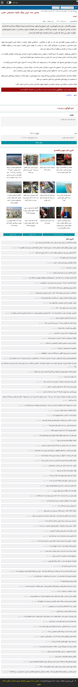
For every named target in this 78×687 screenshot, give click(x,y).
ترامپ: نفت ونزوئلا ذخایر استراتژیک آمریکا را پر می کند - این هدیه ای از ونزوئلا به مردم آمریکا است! (50, 405)
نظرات (72, 115)
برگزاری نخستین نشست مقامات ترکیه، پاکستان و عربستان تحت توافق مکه (57, 601)
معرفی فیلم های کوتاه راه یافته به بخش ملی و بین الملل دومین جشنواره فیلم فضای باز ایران (52, 662)
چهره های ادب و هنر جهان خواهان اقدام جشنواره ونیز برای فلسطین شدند (57, 435)
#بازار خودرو (55, 7)
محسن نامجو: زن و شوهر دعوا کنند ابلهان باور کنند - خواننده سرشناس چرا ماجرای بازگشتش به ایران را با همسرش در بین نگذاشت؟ (42, 672)
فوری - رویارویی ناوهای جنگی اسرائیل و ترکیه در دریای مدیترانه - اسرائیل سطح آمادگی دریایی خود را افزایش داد (47, 248)
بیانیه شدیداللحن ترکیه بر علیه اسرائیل (66, 611)
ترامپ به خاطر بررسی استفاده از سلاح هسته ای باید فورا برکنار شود (59, 420)
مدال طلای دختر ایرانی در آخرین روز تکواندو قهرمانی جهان (61, 486)
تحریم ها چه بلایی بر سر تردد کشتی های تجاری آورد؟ (64, 197)
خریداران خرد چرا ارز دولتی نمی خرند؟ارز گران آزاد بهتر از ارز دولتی (47, 197)
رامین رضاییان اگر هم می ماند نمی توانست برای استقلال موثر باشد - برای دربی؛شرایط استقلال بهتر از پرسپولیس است (46, 571)
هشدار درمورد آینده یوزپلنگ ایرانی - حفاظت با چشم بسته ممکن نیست (57, 647)
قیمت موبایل (32, 234)
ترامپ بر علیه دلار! (71, 268)
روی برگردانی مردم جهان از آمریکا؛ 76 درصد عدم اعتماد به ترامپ (59, 392)
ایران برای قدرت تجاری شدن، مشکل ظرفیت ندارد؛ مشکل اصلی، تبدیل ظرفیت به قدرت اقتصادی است (64, 224)
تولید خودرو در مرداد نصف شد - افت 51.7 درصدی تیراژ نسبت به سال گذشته (30, 197)
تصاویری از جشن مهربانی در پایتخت (66, 348)
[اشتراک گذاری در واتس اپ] (12, 102)
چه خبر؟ (14, 2)
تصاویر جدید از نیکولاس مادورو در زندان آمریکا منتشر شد (61, 501)
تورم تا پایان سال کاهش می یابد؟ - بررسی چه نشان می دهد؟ (30, 170)
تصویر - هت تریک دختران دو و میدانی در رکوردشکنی (62, 466)
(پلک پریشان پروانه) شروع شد (68, 581)
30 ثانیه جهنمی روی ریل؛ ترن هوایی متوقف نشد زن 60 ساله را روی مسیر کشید (55, 253)
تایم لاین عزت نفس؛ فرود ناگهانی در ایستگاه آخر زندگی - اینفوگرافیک (58, 353)
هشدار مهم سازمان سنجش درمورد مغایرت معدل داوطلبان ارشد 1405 (58, 667)
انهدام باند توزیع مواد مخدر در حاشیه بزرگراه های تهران (62, 561)
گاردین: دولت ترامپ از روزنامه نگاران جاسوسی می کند (62, 632)
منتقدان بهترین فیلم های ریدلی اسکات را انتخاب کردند (62, 288)
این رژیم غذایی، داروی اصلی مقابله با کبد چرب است (62, 481)
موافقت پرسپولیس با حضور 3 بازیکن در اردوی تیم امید (62, 338)
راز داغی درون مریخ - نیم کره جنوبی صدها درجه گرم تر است (60, 521)
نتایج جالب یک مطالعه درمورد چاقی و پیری (65, 491)
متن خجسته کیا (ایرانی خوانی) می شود (66, 318)
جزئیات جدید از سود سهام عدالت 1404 (47, 168)
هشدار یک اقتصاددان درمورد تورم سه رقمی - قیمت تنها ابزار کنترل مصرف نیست (64, 170)
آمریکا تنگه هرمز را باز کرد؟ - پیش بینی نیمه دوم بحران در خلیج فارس (58, 283)
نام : (75, 133)
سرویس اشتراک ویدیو (24, 681)
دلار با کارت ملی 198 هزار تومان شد (47, 222)
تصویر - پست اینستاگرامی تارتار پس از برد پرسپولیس (62, 606)
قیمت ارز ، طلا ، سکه (58, 234)
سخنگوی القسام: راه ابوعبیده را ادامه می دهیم (64, 556)
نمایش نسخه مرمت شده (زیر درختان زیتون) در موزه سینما (61, 551)
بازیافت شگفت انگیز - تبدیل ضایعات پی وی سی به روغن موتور (60, 511)
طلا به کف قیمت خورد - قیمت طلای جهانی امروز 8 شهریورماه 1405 (30, 223)
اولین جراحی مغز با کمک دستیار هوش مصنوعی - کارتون (61, 387)
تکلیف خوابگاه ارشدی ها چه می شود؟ (66, 441)
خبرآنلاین (69, 95)
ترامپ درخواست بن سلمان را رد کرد (66, 591)
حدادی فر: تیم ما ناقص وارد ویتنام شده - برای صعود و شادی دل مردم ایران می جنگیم (54, 516)
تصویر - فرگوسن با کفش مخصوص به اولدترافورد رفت (62, 303)
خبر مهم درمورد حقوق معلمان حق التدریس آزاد (64, 642)
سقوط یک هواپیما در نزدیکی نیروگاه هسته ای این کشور (61, 652)
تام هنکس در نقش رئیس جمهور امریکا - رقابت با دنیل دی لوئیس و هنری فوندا (56, 293)
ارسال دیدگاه (39, 143)
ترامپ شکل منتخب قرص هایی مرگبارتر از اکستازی (63, 531)
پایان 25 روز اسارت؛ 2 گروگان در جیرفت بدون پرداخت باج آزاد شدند (58, 456)
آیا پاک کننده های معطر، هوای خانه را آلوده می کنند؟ (62, 476)
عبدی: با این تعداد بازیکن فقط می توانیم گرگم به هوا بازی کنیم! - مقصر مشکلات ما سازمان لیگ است (50, 586)
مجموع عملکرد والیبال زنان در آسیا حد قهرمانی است (62, 546)
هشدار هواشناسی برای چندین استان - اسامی (64, 263)
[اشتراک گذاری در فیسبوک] (3, 102)
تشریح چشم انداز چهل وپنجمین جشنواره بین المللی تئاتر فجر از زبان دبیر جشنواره (55, 372)
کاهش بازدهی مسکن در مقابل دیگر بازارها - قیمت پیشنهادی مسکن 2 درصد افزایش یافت (14, 199)
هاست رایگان (10, 681)
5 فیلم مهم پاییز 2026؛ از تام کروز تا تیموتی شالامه (63, 430)
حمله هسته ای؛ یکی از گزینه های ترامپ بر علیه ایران (62, 621)
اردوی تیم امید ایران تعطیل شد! (68, 258)
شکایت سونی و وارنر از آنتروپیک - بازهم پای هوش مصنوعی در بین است (57, 526)
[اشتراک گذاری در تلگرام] (16, 102)
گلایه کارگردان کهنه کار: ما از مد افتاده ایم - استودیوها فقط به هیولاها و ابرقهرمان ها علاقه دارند (52, 278)
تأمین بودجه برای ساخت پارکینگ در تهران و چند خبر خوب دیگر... (59, 382)
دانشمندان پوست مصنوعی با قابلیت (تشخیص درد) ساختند (61, 343)
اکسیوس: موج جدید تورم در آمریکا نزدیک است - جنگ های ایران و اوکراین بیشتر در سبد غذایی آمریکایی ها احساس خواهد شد (43, 313)
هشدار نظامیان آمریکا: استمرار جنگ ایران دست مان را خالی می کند (58, 461)
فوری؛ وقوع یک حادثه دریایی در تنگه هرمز (65, 333)
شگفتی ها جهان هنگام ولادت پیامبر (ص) (65, 657)
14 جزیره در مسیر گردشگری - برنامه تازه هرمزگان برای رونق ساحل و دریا (58, 626)
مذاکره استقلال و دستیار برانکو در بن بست (65, 410)
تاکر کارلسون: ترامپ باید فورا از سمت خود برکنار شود (62, 536)
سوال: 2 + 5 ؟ (34, 133)
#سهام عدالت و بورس (67, 7)
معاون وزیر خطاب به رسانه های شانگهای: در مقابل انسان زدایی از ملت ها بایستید (55, 451)
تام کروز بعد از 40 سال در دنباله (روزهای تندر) (64, 415)
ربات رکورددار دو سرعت (70, 377)
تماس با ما (35, 681)
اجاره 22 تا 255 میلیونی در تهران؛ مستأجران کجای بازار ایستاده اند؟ (14, 223)
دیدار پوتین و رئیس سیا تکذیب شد (67, 506)
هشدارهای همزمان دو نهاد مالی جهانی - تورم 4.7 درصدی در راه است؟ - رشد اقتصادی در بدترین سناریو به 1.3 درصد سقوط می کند (14, 172)
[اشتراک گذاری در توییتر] (7, 102)
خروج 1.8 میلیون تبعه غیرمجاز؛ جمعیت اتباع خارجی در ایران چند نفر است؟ (56, 541)
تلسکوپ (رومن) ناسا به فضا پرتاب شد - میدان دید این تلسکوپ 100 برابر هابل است (55, 576)
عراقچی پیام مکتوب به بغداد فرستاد (67, 328)
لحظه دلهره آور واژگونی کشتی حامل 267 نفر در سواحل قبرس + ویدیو (58, 636)
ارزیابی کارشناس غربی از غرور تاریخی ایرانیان (64, 273)
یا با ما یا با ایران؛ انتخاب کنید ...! (67, 566)
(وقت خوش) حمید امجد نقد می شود (66, 471)
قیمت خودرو (13, 234)
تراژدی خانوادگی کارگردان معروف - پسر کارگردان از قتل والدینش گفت (58, 298)
